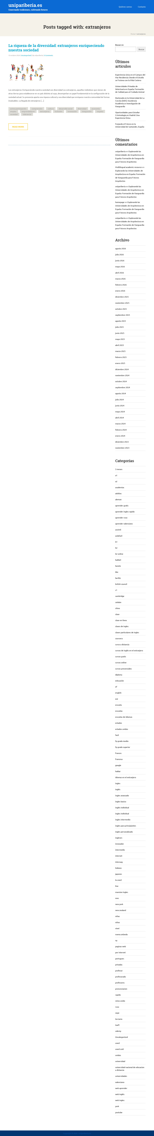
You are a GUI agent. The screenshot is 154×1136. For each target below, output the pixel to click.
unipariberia (120, 151)
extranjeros (45, 111)
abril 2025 (119, 345)
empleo (13, 111)
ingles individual (122, 813)
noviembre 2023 (122, 448)
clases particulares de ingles (127, 632)
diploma (118, 674)
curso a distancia (122, 644)
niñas (117, 916)
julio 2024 (119, 399)
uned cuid (119, 1049)
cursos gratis (120, 656)
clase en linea (121, 620)
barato (118, 566)
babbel (118, 560)
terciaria (118, 1019)
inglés (117, 789)
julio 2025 (119, 327)
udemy (118, 1031)
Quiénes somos (125, 6)
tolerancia (27, 114)
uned (117, 1043)
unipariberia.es (25, 5)
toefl (117, 1025)
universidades (121, 1076)
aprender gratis (121, 505)
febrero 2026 (121, 284)
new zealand (120, 910)
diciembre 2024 (122, 369)
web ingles (119, 1100)
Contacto (142, 6)
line (116, 886)
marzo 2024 (120, 423)
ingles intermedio (122, 819)
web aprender (121, 1088)
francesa (118, 759)
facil (117, 735)
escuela (118, 705)
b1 (116, 541)
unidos (118, 1055)
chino (117, 608)
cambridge (119, 596)
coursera (119, 638)
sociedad (14, 114)
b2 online (119, 554)
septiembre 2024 (122, 387)
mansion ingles (121, 892)
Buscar (141, 49)
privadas (118, 964)
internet (118, 855)
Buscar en (119, 45)
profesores (120, 982)
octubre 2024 (121, 381)
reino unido (120, 1001)
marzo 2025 (120, 351)
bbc (116, 572)
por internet (120, 952)
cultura (51, 108)
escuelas (118, 711)
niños (117, 922)
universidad (120, 1061)
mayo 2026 (120, 266)
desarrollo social (65, 108)
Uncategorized (26, 55)
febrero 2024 (121, 429)
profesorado (120, 976)
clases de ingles (121, 626)
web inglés (119, 1094)
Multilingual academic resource (128, 167)
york (117, 1106)
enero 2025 (120, 363)
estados (118, 723)
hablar (118, 771)
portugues (119, 958)
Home (133, 34)
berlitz (118, 578)
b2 (116, 548)
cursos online (120, 662)
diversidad (82, 108)
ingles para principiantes (125, 825)
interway (119, 862)
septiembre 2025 (122, 315)
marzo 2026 (120, 278)
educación (119, 680)
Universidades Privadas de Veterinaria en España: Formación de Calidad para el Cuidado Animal (129, 89)
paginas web (120, 946)
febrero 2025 (121, 357)
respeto (100, 111)
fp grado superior (122, 747)
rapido (118, 995)
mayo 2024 (120, 411)
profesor (119, 970)
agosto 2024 (120, 393)
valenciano (119, 1082)
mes (117, 898)
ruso (117, 1007)
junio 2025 (119, 333)
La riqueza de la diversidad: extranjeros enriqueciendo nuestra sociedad (56, 48)
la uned (118, 880)
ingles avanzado (122, 795)
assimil (118, 529)
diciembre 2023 (122, 441)
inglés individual (122, 807)
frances (118, 753)
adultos (118, 493)
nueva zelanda (121, 934)
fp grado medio (121, 741)
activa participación (18, 108)
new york (119, 904)
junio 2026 (119, 260)
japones (118, 874)
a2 (116, 481)
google (118, 765)
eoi (116, 699)
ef (116, 686)
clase (117, 614)
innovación (72, 111)
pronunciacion (121, 988)
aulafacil (118, 535)
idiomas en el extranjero (125, 777)
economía (96, 108)
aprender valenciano (124, 523)
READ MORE (18, 126)
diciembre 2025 (122, 296)
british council (121, 584)
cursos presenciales (123, 668)
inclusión (58, 111)
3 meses (118, 469)
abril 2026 (119, 272)
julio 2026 (119, 254)
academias (119, 487)
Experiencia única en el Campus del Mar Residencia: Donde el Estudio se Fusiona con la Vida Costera (130, 77)
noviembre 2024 (122, 375)
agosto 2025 (120, 321)
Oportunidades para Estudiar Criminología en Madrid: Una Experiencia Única (127, 115)
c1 (116, 590)
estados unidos (121, 729)
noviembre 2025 (122, 303)
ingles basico (120, 801)
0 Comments (48, 55)
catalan (118, 602)
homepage (119, 202)
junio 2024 (119, 405)
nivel (117, 928)
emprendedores (28, 111)
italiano (118, 868)
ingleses (118, 837)
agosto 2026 (120, 248)
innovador (119, 843)
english (118, 692)
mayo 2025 (120, 339)
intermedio (120, 849)
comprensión (37, 108)
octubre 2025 (121, 309)
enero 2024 (120, 435)
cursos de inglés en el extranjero (129, 650)
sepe (117, 1013)
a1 (116, 475)
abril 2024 (119, 417)
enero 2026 (120, 290)
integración (87, 111)
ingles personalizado (124, 831)
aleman (118, 499)
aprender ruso (121, 517)
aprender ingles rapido (125, 511)
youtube (118, 1112)
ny (116, 940)
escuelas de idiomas (123, 717)
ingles (117, 783)
